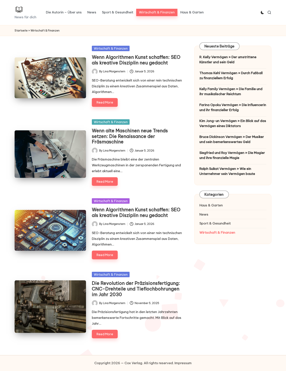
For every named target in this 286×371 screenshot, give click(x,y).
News (203, 214)
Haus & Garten (211, 205)
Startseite (21, 30)
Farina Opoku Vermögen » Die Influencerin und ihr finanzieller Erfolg (232, 107)
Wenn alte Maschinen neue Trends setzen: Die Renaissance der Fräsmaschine (130, 136)
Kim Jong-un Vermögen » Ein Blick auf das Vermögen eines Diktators (232, 123)
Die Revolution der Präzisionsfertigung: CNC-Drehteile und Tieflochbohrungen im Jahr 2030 (136, 288)
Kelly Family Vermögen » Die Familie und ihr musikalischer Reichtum (230, 91)
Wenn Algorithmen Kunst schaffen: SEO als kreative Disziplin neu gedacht (136, 60)
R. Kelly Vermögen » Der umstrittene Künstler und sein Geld (227, 59)
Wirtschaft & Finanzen (111, 48)
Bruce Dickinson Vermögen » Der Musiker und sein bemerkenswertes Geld (231, 139)
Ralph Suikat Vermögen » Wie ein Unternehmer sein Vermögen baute (227, 171)
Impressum (183, 363)
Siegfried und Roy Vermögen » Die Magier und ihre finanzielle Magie (232, 155)
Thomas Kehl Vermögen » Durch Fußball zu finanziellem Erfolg (231, 75)
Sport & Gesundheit (215, 223)
